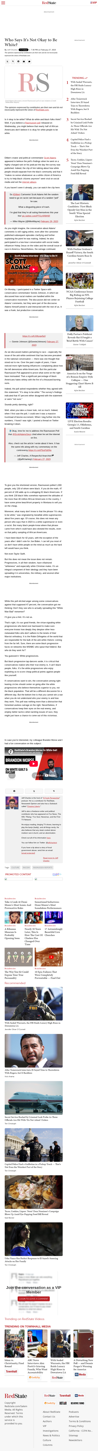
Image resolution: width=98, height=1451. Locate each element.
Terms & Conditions (80, 1421)
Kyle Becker (9, 1218)
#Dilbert (16, 194)
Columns (47, 1444)
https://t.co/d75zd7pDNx (40, 450)
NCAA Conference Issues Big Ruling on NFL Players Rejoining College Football (79, 296)
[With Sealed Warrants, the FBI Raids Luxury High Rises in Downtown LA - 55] (60, 1343)
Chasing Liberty (33, 806)
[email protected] (28, 853)
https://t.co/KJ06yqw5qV (34, 336)
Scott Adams (50, 158)
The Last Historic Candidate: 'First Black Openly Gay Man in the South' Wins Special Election (80, 209)
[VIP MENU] (93, 3)
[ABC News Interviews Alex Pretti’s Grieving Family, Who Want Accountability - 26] (37, 1343)
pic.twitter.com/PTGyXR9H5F (36, 216)
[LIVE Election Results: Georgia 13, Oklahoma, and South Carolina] (79, 410)
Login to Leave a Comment (33, 1299)
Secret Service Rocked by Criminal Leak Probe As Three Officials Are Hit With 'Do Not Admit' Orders (31, 1118)
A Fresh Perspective (51, 798)
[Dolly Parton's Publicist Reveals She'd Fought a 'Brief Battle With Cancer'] (79, 323)
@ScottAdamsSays (22, 434)
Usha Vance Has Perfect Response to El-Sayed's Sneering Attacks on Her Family (31, 1260)
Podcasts (74, 1411)
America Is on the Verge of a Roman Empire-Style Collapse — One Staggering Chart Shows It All (79, 380)
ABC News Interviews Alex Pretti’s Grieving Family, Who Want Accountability (37, 1366)
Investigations (50, 1430)
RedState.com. (42, 110)
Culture (47, 1440)
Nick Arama (9, 1077)
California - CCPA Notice (81, 1430)
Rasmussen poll (32, 123)
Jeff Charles (12, 50)
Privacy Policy (76, 1426)
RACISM (26, 867)
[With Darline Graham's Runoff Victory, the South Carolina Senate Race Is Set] (79, 238)
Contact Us (49, 1416)
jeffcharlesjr (52, 843)
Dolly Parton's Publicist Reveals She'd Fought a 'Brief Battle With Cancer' (79, 337)
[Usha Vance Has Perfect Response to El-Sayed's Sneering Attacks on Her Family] (34, 1239)
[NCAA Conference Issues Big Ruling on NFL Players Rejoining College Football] (79, 280)
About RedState (51, 1411)
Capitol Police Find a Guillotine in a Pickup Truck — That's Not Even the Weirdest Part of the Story (33, 1166)
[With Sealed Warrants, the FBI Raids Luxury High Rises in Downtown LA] (34, 1003)
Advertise (74, 1416)
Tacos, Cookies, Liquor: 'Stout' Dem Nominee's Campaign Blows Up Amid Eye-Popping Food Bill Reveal (32, 1213)
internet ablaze (29, 182)
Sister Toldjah (79, 344)
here (49, 838)
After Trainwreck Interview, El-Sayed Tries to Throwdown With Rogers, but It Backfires (32, 1071)
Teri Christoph (10, 1124)
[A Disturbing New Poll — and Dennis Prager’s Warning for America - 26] (83, 1343)
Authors (47, 1421)
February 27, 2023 (42, 459)
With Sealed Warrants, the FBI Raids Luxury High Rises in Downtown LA (32, 1024)
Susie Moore (79, 431)
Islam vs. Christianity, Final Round (14, 1363)
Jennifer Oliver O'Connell (15, 1029)
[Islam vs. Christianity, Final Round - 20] (14, 1343)
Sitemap (73, 1435)
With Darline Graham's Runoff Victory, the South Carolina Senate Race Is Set (79, 254)
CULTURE (15, 867)
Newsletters (75, 1440)
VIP (44, 1426)
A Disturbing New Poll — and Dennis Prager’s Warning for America (83, 1364)
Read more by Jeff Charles (50, 859)
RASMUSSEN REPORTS (42, 867)
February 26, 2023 (49, 221)
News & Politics (51, 1435)
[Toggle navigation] (3, 3)
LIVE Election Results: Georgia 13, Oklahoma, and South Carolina (80, 424)
